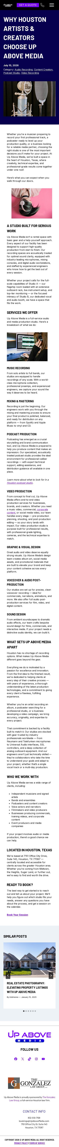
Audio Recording (24, 69)
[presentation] (29, 960)
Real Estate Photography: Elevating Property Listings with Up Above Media (27, 987)
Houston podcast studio (20, 482)
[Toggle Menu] (52, 5)
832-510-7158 (34, 1117)
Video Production (19, 491)
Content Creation (43, 69)
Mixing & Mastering (20, 401)
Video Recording (30, 72)
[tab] (23, 1011)
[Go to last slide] (8, 975)
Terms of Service (37, 1143)
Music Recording (18, 368)
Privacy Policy (21, 1143)
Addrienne (13, 997)
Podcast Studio (11, 72)
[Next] (51, 975)
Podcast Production (22, 434)
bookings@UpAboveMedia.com (34, 1121)
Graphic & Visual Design (23, 547)
